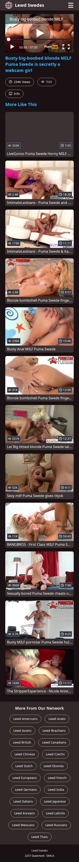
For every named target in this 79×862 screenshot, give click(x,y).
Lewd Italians (23, 801)
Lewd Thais (39, 837)
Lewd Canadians (54, 742)
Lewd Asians (22, 730)
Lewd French (57, 778)
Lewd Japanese (55, 801)
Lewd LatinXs (55, 813)
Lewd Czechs (55, 754)
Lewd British (22, 742)
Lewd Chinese (24, 754)
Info (16, 94)
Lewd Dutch (24, 766)
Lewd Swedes (29, 5)
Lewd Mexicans (23, 825)
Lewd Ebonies (54, 766)
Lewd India (56, 789)
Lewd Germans (26, 789)
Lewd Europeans (25, 778)
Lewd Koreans (24, 813)
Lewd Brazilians (54, 730)
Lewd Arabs (57, 719)
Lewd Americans (25, 719)
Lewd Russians (56, 825)
